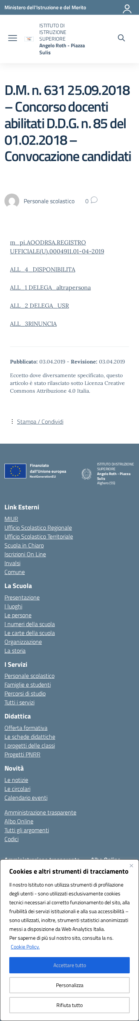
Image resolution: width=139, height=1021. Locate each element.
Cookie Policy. (25, 946)
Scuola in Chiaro (24, 545)
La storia (15, 650)
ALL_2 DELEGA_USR (39, 305)
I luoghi (13, 606)
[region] (69, 940)
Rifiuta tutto (69, 1005)
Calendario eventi (25, 797)
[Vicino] (131, 865)
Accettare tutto (69, 965)
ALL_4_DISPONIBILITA (42, 269)
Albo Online (18, 821)
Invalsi (12, 563)
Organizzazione (23, 641)
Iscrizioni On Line (25, 554)
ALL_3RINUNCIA (33, 323)
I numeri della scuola (29, 623)
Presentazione (22, 597)
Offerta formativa (25, 727)
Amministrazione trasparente (40, 812)
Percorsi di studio (25, 693)
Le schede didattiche (29, 736)
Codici (11, 838)
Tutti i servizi (19, 702)
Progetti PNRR (22, 754)
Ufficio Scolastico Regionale (38, 527)
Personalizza (69, 985)
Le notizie (16, 779)
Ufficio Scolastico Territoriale (38, 536)
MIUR (11, 518)
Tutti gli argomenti (26, 830)
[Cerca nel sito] (121, 39)
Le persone (18, 615)
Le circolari (17, 788)
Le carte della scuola (29, 632)
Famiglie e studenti (27, 684)
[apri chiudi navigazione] (12, 38)
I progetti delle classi (29, 745)
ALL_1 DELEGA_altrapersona (50, 287)
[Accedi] (127, 7)
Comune (14, 571)
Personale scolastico (29, 675)
